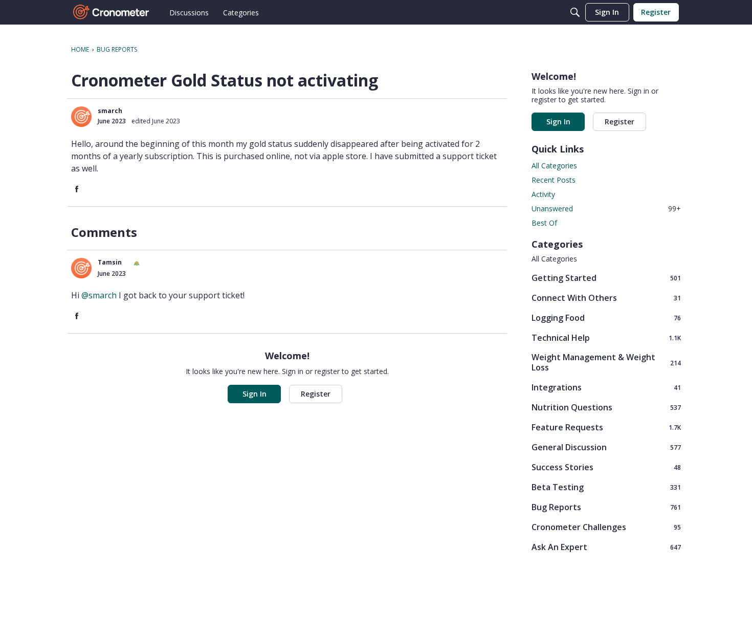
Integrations (606, 387)
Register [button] (315, 394)
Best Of (544, 223)
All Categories (554, 165)
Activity (543, 194)
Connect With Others (606, 297)
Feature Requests (606, 427)
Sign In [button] (254, 394)
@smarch (99, 295)
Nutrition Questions (606, 407)
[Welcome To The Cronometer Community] (111, 12)
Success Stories (606, 467)
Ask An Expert (606, 546)
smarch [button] (110, 110)
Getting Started (606, 277)
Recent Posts (554, 180)
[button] (81, 116)
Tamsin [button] (110, 262)
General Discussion (606, 447)
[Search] (575, 12)
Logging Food (606, 317)
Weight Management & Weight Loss (606, 362)
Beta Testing (606, 486)
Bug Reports (606, 506)
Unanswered (606, 208)
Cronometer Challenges (606, 526)
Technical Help (606, 337)
